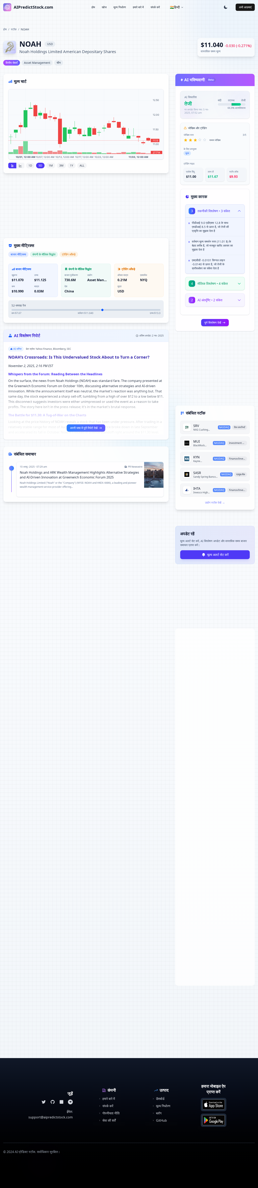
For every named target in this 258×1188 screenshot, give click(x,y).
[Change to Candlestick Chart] (12, 165)
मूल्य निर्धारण (119, 7)
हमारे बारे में (138, 7)
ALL (82, 165)
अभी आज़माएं (245, 7)
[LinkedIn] (61, 1102)
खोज (104, 7)
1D (30, 165)
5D (40, 165)
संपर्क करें (155, 7)
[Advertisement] (86, 208)
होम (93, 7)
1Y (71, 165)
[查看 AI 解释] (238, 223)
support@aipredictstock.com (50, 1117)
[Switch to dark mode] (225, 7)
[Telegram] (70, 1102)
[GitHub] (52, 1102)
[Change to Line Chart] (20, 165)
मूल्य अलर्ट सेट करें (218, 554)
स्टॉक (14, 29)
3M (61, 165)
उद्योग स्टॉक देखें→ (215, 502)
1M (51, 165)
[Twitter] (43, 1102)
